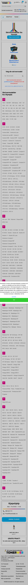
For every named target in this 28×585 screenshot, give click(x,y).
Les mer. (14, 296)
